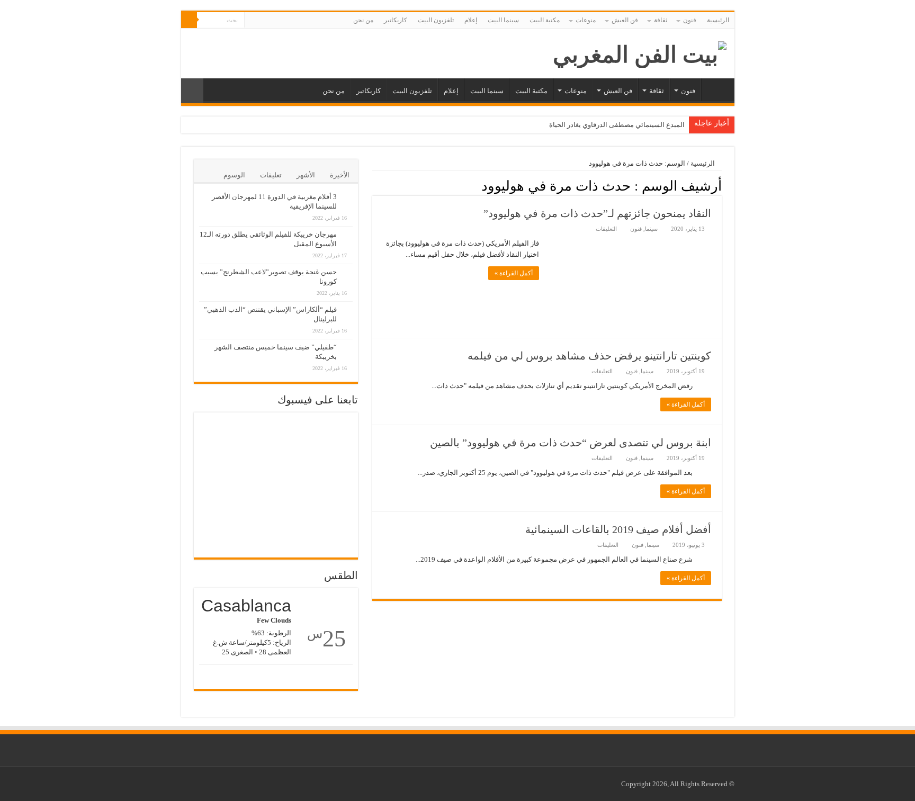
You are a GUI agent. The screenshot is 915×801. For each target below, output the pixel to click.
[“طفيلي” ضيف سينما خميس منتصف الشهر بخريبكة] (347, 341)
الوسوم (234, 175)
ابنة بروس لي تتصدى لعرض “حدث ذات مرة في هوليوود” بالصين (570, 442)
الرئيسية (718, 20)
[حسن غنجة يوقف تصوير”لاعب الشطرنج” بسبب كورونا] (347, 266)
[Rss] (272, 20)
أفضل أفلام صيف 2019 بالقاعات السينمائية (618, 529)
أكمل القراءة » (514, 273)
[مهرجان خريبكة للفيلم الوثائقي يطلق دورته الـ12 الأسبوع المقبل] (347, 228)
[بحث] (189, 20)
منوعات (586, 20)
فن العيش (625, 20)
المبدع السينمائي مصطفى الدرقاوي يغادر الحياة (617, 125)
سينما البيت (503, 20)
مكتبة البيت (545, 20)
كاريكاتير (395, 20)
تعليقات (271, 175)
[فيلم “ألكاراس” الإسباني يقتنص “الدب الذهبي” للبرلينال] (347, 304)
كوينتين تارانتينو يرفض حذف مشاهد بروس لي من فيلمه (589, 356)
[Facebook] (262, 20)
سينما (651, 229)
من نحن (363, 20)
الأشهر (306, 175)
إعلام (470, 20)
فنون (689, 20)
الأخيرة (339, 175)
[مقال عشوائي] (192, 90)
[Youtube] (252, 20)
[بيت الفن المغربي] (639, 52)
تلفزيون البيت (436, 20)
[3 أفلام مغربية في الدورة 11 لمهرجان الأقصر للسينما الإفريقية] (347, 191)
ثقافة (660, 20)
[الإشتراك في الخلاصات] (375, 185)
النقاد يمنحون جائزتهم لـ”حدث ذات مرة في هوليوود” (597, 213)
